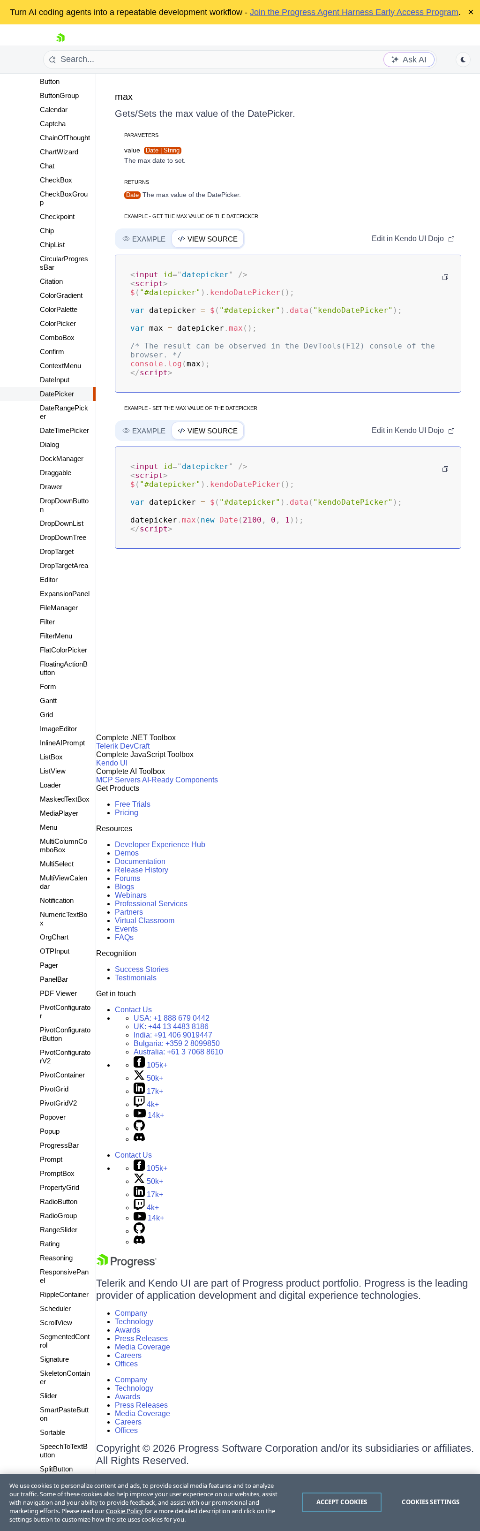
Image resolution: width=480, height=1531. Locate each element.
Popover (53, 1117)
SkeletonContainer (65, 1377)
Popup (50, 1131)
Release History (141, 870)
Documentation (140, 861)
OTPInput (54, 951)
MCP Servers (118, 780)
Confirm (52, 352)
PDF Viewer (58, 993)
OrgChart (54, 937)
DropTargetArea (64, 565)
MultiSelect (57, 864)
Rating (50, 1244)
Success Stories (142, 969)
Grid (46, 715)
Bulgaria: (177, 1043)
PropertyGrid (59, 1187)
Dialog (49, 444)
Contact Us (133, 1010)
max (124, 96)
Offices (126, 1364)
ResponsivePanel (64, 1276)
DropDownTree (63, 537)
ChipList (52, 245)
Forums (127, 878)
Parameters (141, 135)
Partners (129, 912)
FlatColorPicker (63, 650)
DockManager (61, 458)
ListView (53, 771)
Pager (49, 965)
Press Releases (141, 1338)
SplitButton (56, 1469)
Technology (134, 1322)
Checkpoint (57, 216)
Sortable (52, 1432)
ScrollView (56, 1322)
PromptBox (57, 1173)
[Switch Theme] (463, 59)
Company (131, 1313)
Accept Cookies (342, 1502)
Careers (128, 1355)
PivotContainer (62, 1075)
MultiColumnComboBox (63, 845)
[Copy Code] (445, 277)
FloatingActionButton (64, 668)
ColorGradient (61, 295)
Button (50, 81)
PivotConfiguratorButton (65, 1034)
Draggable (55, 473)
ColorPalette (58, 309)
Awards (127, 1330)
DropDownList (61, 523)
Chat (47, 166)
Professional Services (151, 904)
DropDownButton (64, 505)
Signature (54, 1359)
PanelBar (54, 979)
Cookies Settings (430, 1502)
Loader (50, 785)
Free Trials (132, 804)
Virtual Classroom (144, 921)
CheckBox (56, 180)
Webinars (131, 895)
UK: (171, 1027)
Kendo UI (112, 763)
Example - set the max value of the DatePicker (190, 408)
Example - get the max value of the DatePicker (191, 216)
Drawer (51, 487)
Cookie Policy (124, 1511)
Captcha (53, 124)
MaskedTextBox (65, 799)
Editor (49, 580)
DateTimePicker (64, 430)
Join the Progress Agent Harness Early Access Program (354, 12)
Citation (51, 281)
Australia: (178, 1052)
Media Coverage (142, 1347)
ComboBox (57, 337)
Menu (48, 827)
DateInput (54, 380)
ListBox (51, 757)
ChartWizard (59, 152)
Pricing (126, 813)
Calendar (54, 110)
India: (173, 1035)
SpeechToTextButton (64, 1450)
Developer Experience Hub (160, 845)
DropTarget (57, 551)
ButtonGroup (59, 95)
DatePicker (57, 394)
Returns (136, 182)
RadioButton (58, 1201)
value (152, 150)
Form (48, 686)
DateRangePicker (64, 412)
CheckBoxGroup (64, 198)
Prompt (51, 1159)
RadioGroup (58, 1216)
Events (126, 929)
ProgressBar (59, 1145)
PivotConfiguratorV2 (65, 1056)
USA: (172, 1018)
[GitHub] (139, 1128)
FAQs (124, 937)
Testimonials (136, 978)
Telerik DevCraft (123, 746)
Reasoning (56, 1258)
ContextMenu (60, 366)
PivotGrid (54, 1089)
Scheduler (55, 1308)
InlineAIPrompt (62, 743)
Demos (127, 853)
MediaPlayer (59, 813)
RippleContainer (64, 1294)
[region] (240, 1502)
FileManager (59, 608)
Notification (57, 900)
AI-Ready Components (180, 780)
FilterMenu (56, 636)
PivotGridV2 (58, 1103)
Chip (47, 231)
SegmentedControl (65, 1341)
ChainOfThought (65, 138)
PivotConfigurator (65, 1011)
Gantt (48, 701)
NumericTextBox (63, 918)
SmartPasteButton (64, 1414)
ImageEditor (58, 729)
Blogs (124, 887)
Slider (48, 1396)
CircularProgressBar (64, 263)
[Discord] (139, 1139)
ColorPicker (58, 323)
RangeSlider (58, 1230)
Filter (47, 622)
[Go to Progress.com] (126, 1265)
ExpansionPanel (65, 594)
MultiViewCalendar (63, 882)
